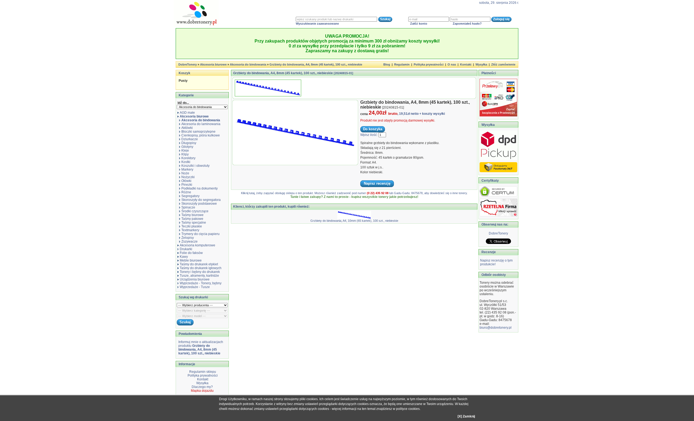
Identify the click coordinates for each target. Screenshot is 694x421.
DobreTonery (498, 233)
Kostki (185, 162)
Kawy (184, 257)
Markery (187, 169)
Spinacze (188, 207)
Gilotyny (187, 147)
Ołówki (186, 181)
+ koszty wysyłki (432, 114)
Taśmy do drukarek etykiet (199, 264)
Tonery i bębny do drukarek (200, 272)
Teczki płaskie (191, 226)
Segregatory (190, 196)
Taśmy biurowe (192, 215)
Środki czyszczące (194, 211)
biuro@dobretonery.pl (496, 327)
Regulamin (402, 64)
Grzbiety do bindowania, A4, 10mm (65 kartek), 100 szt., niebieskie (354, 220)
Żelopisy (187, 238)
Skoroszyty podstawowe (199, 203)
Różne (186, 192)
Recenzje (488, 252)
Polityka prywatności (429, 64)
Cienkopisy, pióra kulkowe (200, 135)
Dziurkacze (189, 139)
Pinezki (186, 185)
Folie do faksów (191, 253)
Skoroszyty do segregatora (201, 200)
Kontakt (465, 64)
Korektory (188, 158)
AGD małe (187, 113)
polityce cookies (408, 409)
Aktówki (187, 128)
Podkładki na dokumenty (199, 188)
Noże (185, 173)
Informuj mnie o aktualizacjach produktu (200, 347)
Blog (386, 64)
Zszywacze (189, 241)
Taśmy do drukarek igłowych (200, 268)
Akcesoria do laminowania (200, 124)
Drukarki (186, 249)
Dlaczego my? (202, 387)
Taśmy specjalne (193, 222)
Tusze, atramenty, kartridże (199, 276)
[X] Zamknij (466, 416)
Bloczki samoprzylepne (198, 131)
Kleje (185, 150)
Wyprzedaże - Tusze (195, 287)
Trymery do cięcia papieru (200, 234)
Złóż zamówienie (503, 64)
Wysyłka (481, 64)
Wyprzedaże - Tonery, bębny (200, 283)
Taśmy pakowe (192, 219)
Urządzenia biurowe (195, 279)
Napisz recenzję (377, 183)
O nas (452, 64)
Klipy (185, 154)
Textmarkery (190, 230)
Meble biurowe (191, 260)
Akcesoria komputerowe (197, 245)
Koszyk (184, 73)
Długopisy (188, 143)
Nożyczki (188, 177)
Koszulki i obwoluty (195, 166)
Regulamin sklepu (202, 372)
